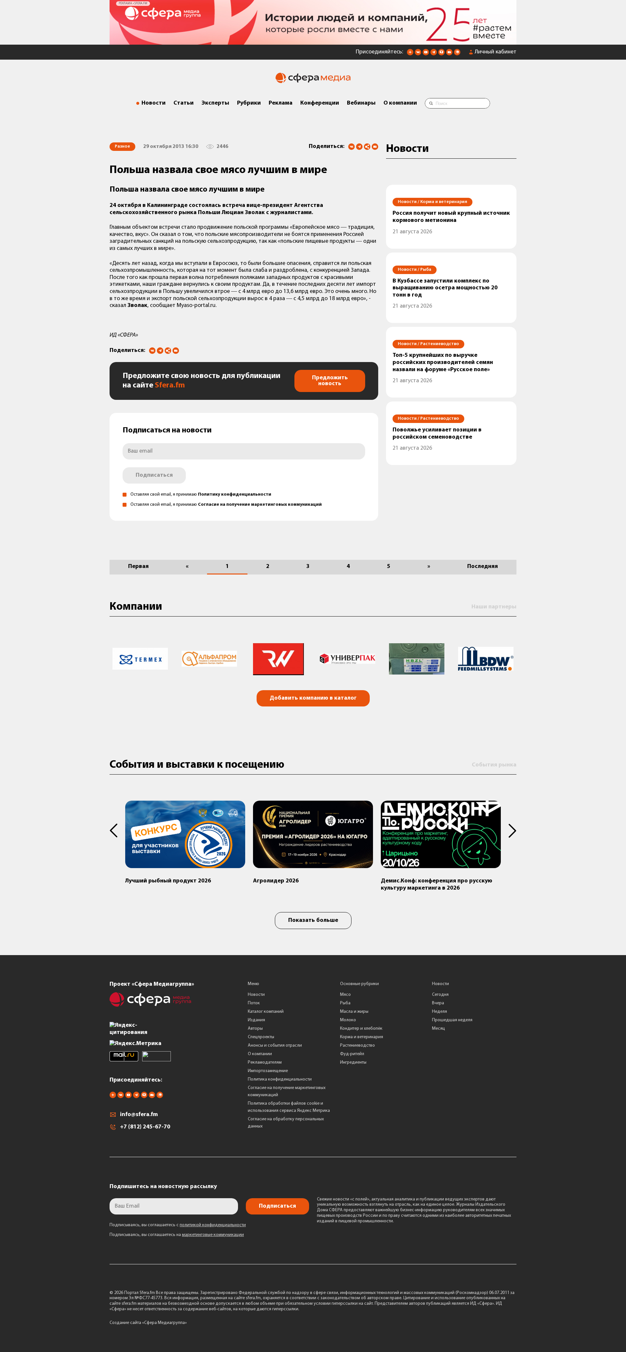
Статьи (183, 103)
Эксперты (215, 103)
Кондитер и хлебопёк (361, 1028)
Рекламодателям (265, 1062)
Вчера (438, 1003)
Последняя (482, 567)
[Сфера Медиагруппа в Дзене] (410, 54)
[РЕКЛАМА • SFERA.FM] (313, 41)
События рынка (494, 765)
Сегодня (440, 994)
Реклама (280, 103)
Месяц (438, 1028)
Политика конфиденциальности (280, 1079)
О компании (400, 103)
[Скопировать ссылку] (367, 147)
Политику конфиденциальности (234, 494)
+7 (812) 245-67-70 (145, 1127)
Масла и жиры (354, 1011)
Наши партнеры (493, 607)
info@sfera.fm (139, 1115)
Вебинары (361, 103)
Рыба (345, 1003)
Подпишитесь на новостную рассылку (163, 1187)
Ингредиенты (353, 1062)
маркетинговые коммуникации (213, 1234)
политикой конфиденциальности (213, 1225)
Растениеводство (357, 1045)
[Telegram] (359, 146)
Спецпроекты (261, 1037)
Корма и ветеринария (361, 1037)
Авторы (255, 1028)
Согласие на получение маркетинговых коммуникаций (260, 504)
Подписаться (154, 475)
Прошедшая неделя (452, 1020)
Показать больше (313, 920)
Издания (256, 1020)
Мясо (345, 994)
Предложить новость (330, 381)
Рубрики (249, 103)
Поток (254, 1003)
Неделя (439, 1011)
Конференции (319, 103)
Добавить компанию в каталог (313, 698)
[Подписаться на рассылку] (449, 54)
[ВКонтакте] (351, 146)
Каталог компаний (266, 1011)
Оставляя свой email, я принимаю (200, 494)
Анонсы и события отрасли (275, 1045)
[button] (117, 830)
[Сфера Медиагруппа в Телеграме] (433, 54)
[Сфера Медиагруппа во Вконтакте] (418, 54)
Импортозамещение (268, 1071)
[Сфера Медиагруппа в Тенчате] (441, 54)
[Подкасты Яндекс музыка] (457, 54)
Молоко (348, 1020)
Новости (154, 103)
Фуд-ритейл (352, 1054)
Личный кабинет (495, 52)
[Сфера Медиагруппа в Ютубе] (426, 54)
